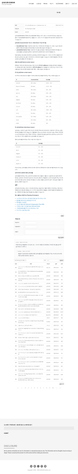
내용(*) (16, 231)
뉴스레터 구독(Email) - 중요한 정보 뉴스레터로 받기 (18, 425)
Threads (38, 466)
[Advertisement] (39, 400)
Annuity (45, 3)
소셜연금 (38, 3)
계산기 (51, 3)
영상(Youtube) (59, 3)
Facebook (35, 466)
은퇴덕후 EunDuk (8, 3)
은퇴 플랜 (31, 3)
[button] (27, 32)
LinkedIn (45, 466)
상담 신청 (74, 3)
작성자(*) (17, 222)
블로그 (67, 3)
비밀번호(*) (17, 226)
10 (52, 387)
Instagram (42, 466)
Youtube (31, 466)
